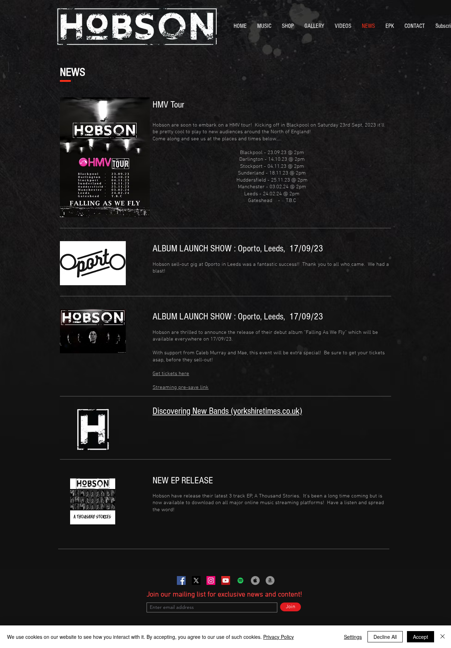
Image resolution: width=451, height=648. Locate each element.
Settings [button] (353, 636)
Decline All (385, 636)
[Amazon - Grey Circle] (270, 580)
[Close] (442, 636)
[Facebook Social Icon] (181, 580)
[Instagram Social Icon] (210, 580)
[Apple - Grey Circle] (255, 580)
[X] (196, 580)
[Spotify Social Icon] (240, 580)
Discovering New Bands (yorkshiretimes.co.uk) (227, 411)
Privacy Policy (278, 636)
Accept (420, 636)
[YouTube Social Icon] (225, 580)
